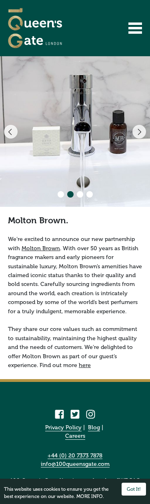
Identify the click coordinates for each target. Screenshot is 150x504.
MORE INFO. (90, 496)
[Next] (139, 132)
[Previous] (11, 132)
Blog (94, 427)
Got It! (134, 489)
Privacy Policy (63, 427)
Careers (75, 436)
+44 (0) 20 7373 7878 (75, 456)
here (85, 365)
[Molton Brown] (75, 131)
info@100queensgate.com (75, 464)
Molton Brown (41, 248)
